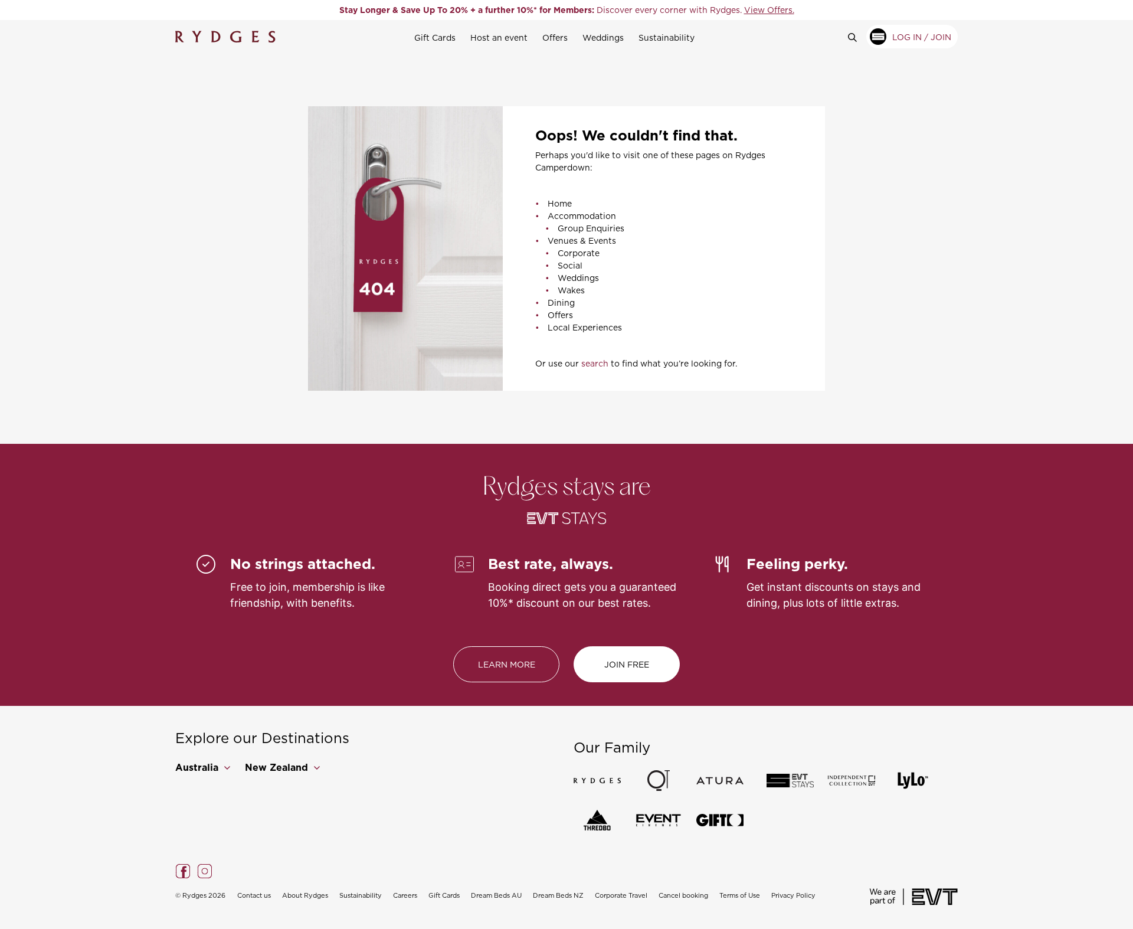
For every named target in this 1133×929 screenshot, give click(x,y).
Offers (555, 37)
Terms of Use (739, 895)
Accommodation (582, 216)
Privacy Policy (793, 895)
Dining (561, 302)
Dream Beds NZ (558, 895)
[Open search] (857, 36)
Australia (198, 767)
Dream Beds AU (496, 895)
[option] (566, 10)
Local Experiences (585, 327)
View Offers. (769, 10)
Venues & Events (582, 240)
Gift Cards (435, 37)
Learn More (506, 664)
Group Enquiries (591, 228)
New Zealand (278, 767)
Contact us (254, 895)
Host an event (499, 37)
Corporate (579, 253)
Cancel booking (683, 895)
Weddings (603, 37)
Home (560, 203)
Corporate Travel (621, 895)
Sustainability (666, 37)
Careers (405, 895)
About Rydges (305, 895)
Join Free (626, 664)
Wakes (571, 290)
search (594, 363)
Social (570, 265)
